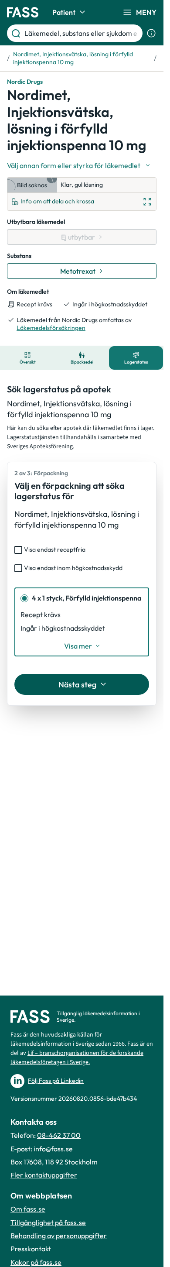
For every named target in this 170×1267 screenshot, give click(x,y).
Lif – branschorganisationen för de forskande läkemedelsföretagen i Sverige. (76, 1058)
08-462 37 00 (59, 1135)
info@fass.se (53, 1148)
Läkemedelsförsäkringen (51, 328)
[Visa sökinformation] (151, 33)
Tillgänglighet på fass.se (48, 1222)
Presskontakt (30, 1248)
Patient (63, 12)
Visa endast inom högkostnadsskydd (73, 568)
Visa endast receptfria (54, 549)
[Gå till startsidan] (22, 12)
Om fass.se (27, 1209)
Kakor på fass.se (35, 1262)
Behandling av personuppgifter (58, 1235)
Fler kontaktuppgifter (43, 1175)
